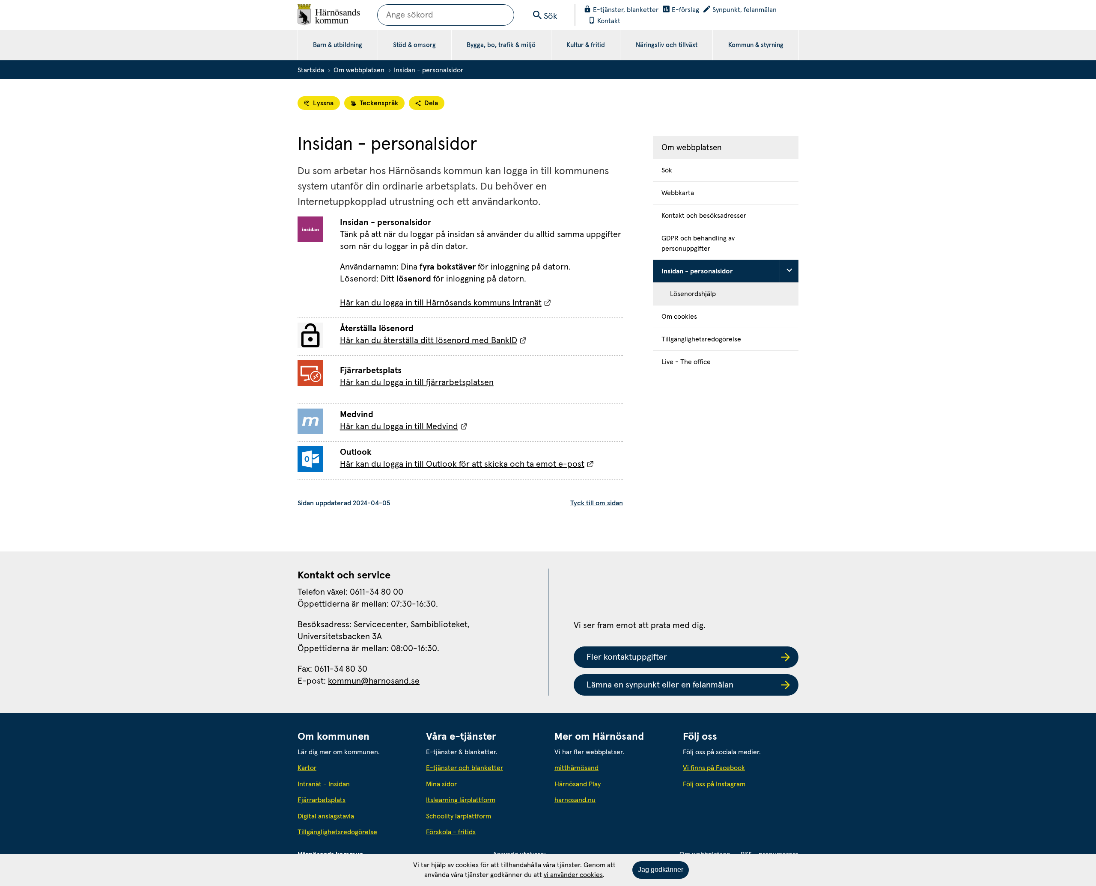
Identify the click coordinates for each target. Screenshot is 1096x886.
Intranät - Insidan (324, 784)
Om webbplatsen (359, 70)
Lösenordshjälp (693, 293)
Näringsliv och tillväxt (666, 45)
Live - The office (686, 362)
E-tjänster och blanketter (464, 768)
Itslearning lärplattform (460, 800)
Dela (431, 103)
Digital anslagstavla (326, 816)
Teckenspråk (379, 103)
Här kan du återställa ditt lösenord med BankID (433, 340)
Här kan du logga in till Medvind (404, 426)
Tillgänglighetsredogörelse (701, 339)
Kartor (307, 768)
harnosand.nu (612, 799)
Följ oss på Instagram (714, 784)
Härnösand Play (577, 784)
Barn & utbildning (337, 45)
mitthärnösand (612, 767)
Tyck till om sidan (596, 503)
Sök (666, 170)
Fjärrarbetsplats (321, 800)
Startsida (311, 70)
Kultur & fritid (585, 45)
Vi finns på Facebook (714, 768)
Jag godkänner (660, 869)
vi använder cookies (573, 874)
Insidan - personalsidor (697, 271)
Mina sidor (441, 784)
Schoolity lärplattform (458, 816)
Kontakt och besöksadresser (703, 215)
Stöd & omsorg (414, 45)
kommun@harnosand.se (374, 681)
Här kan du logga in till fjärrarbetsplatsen (417, 382)
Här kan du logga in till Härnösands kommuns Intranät (445, 303)
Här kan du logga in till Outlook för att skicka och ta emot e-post (467, 464)
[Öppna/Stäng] (789, 271)
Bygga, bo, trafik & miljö (501, 45)
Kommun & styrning (755, 45)
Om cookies (679, 316)
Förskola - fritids (451, 832)
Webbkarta (677, 193)
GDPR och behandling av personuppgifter (698, 243)
